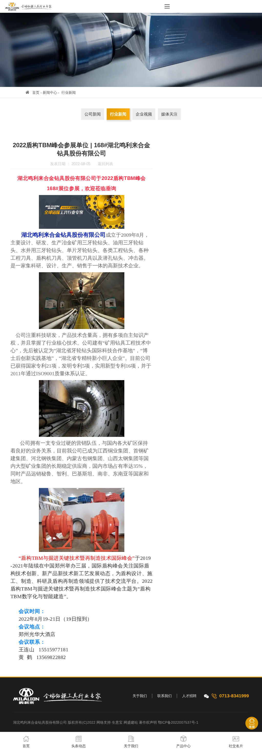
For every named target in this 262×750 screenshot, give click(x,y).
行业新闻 (68, 92)
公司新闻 (92, 114)
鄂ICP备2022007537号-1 (178, 722)
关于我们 (140, 696)
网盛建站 (131, 722)
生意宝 (117, 722)
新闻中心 (50, 92)
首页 (35, 92)
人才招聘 (189, 696)
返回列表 (105, 164)
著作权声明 (148, 722)
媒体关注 (169, 114)
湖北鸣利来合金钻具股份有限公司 (40, 722)
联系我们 (164, 696)
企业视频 (144, 114)
